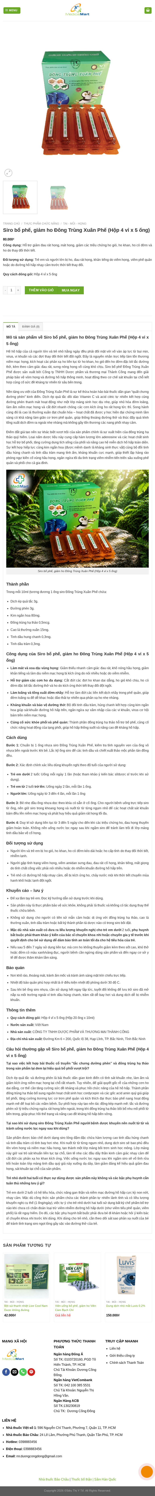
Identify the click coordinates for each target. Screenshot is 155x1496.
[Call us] (23, 1372)
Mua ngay (71, 290)
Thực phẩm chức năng (41, 223)
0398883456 (28, 1442)
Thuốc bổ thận (81, 1479)
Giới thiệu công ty (122, 1355)
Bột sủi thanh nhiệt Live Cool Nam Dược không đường (26, 1308)
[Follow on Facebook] (6, 1372)
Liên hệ (115, 1348)
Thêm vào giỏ (41, 290)
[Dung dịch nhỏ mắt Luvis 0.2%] (128, 1276)
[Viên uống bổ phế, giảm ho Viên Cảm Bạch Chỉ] (77, 1276)
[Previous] (11, 103)
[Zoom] (8, 173)
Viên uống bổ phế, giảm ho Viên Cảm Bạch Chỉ (75, 1308)
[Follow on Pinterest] (31, 1372)
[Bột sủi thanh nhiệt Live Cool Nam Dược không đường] (26, 1276)
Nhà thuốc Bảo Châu (54, 1479)
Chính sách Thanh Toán (127, 1362)
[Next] (144, 103)
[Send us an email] (14, 1372)
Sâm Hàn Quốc (105, 1479)
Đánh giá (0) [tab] (30, 326)
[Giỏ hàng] (148, 10)
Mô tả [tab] (10, 326)
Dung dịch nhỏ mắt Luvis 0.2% (125, 1305)
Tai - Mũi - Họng (74, 223)
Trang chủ (11, 223)
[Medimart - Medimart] (77, 10)
